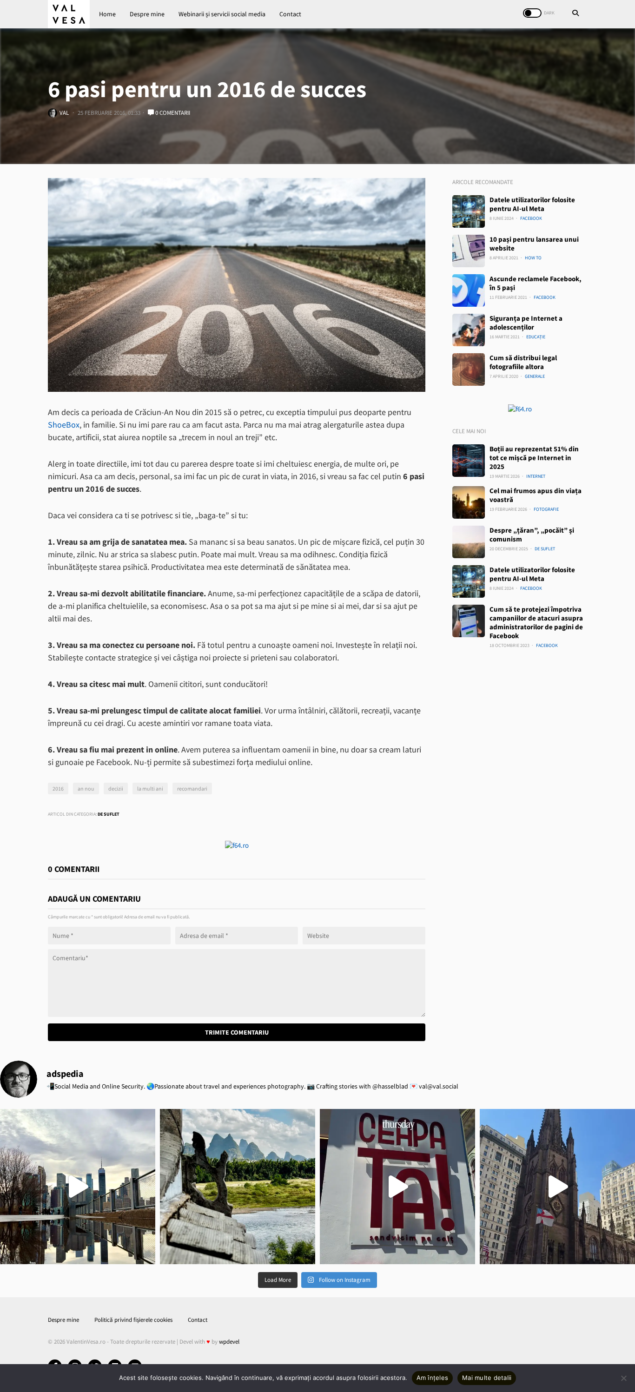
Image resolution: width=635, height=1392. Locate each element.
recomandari (192, 788)
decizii (115, 788)
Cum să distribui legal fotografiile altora (523, 362)
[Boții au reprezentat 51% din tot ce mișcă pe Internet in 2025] (468, 460)
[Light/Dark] (532, 13)
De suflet (108, 814)
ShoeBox (63, 424)
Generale (535, 376)
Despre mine (147, 14)
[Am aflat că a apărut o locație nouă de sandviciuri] (397, 1186)
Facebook (531, 218)
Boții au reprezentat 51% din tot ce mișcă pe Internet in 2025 (534, 457)
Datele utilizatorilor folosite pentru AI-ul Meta (532, 204)
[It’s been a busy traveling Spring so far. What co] (77, 1186)
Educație (535, 337)
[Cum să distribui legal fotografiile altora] (468, 369)
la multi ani (150, 788)
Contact (290, 14)
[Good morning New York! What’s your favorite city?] (557, 1186)
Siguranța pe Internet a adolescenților (525, 322)
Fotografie (546, 509)
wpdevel (229, 1342)
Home (107, 14)
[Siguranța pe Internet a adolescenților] (468, 330)
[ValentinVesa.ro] (69, 14)
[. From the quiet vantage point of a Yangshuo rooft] (237, 1186)
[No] (623, 1378)
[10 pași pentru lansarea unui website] (468, 251)
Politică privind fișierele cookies (133, 1320)
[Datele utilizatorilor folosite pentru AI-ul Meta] (468, 211)
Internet (535, 476)
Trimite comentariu (237, 1032)
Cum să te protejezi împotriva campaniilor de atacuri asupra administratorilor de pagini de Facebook (536, 622)
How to (533, 258)
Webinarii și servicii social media (222, 14)
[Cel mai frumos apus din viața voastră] (468, 502)
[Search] (575, 14)
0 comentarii (172, 113)
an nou (86, 788)
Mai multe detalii (486, 1377)
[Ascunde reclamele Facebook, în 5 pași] (468, 290)
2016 (58, 788)
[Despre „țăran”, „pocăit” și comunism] (468, 542)
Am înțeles (433, 1377)
